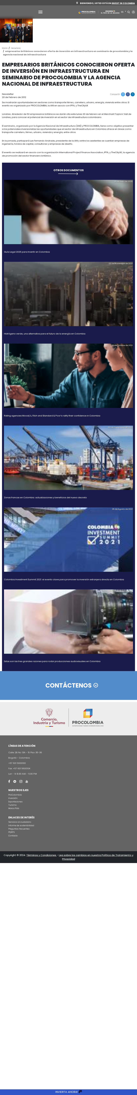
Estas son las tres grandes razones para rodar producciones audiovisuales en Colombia (52, 661)
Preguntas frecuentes (19, 828)
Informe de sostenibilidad (21, 825)
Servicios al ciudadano (19, 822)
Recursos (16, 48)
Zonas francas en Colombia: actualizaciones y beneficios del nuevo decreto (45, 497)
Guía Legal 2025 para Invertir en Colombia (27, 251)
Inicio (5, 48)
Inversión (13, 798)
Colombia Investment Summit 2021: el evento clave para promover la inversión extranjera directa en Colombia (64, 579)
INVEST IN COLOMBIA (123, 3)
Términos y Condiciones (41, 855)
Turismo (12, 805)
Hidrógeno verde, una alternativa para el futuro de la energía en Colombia (44, 333)
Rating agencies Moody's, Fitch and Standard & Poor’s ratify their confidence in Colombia (52, 415)
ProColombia (15, 794)
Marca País (13, 808)
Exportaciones (15, 801)
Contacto (13, 835)
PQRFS (11, 832)
